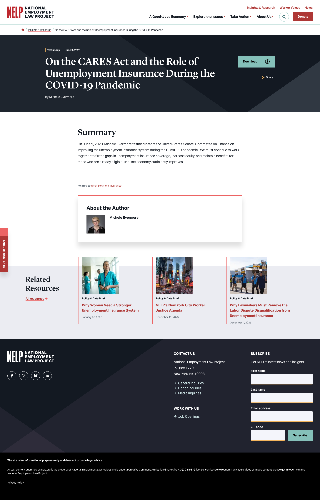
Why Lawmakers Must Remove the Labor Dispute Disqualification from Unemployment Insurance (260, 310)
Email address (261, 408)
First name (258, 371)
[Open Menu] (4, 232)
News (309, 8)
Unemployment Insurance (106, 185)
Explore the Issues (208, 16)
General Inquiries (191, 383)
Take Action (239, 16)
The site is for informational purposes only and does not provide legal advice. (55, 460)
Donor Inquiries (189, 388)
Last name (258, 390)
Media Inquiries (189, 393)
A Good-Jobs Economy (167, 16)
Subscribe (300, 435)
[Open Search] (284, 17)
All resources (35, 299)
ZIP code (257, 427)
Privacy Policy (15, 482)
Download (250, 61)
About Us (264, 16)
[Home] (22, 29)
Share (269, 77)
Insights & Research (261, 8)
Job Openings (189, 416)
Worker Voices (290, 8)
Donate (303, 17)
